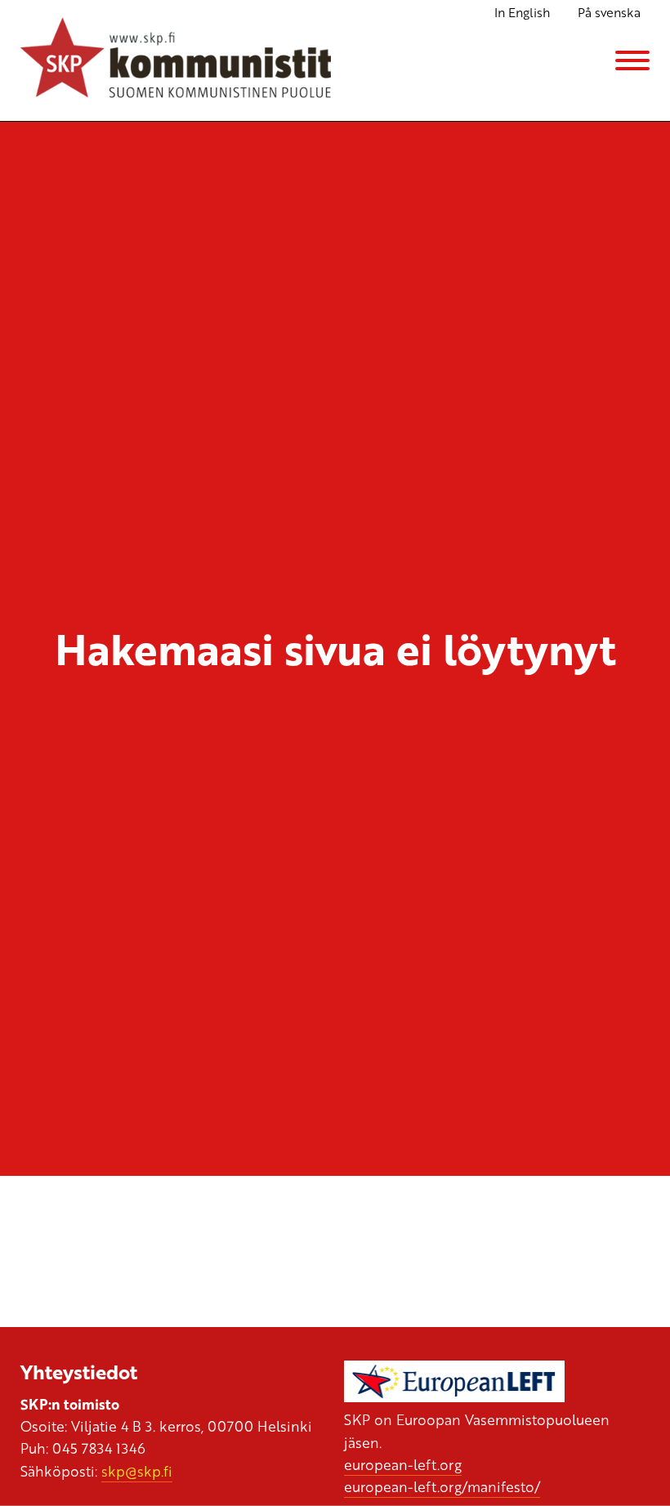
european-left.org (403, 1464)
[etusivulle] (175, 60)
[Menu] (632, 60)
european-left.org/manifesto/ (442, 1486)
